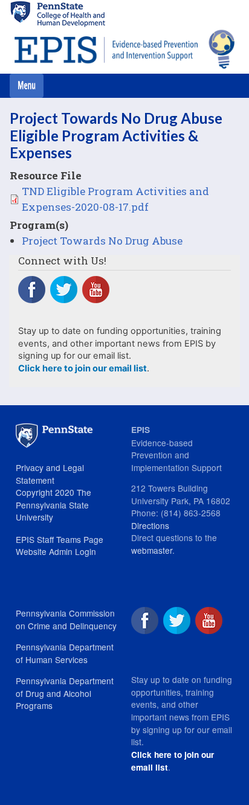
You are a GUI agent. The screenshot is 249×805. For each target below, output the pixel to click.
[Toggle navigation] (27, 86)
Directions (150, 525)
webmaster (151, 550)
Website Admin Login (56, 551)
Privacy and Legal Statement (50, 473)
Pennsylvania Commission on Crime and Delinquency (66, 619)
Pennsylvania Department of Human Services (65, 653)
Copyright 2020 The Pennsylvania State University (53, 504)
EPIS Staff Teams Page (59, 539)
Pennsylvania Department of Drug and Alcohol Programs (65, 693)
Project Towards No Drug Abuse (102, 241)
